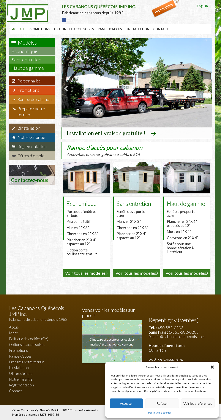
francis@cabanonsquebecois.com (177, 336)
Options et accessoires (74, 29)
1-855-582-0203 (184, 332)
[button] (212, 367)
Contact (161, 29)
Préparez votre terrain (31, 111)
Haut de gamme (28, 68)
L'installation (28, 128)
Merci (14, 333)
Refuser (162, 403)
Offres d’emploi (21, 373)
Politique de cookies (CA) (28, 338)
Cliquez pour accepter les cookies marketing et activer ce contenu (112, 342)
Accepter (126, 403)
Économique (25, 51)
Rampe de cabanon (34, 99)
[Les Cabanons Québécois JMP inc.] (27, 7)
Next (206, 88)
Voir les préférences (197, 403)
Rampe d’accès (110, 29)
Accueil (18, 29)
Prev (67, 88)
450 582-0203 (170, 327)
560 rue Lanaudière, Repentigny (166, 361)
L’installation (137, 29)
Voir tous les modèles (85, 273)
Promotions (39, 29)
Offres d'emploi (31, 155)
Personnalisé (29, 80)
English (202, 6)
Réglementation (32, 146)
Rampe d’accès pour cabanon (104, 150)
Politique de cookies (160, 412)
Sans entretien (27, 59)
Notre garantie (20, 379)
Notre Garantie (31, 137)
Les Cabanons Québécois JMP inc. (39, 410)
